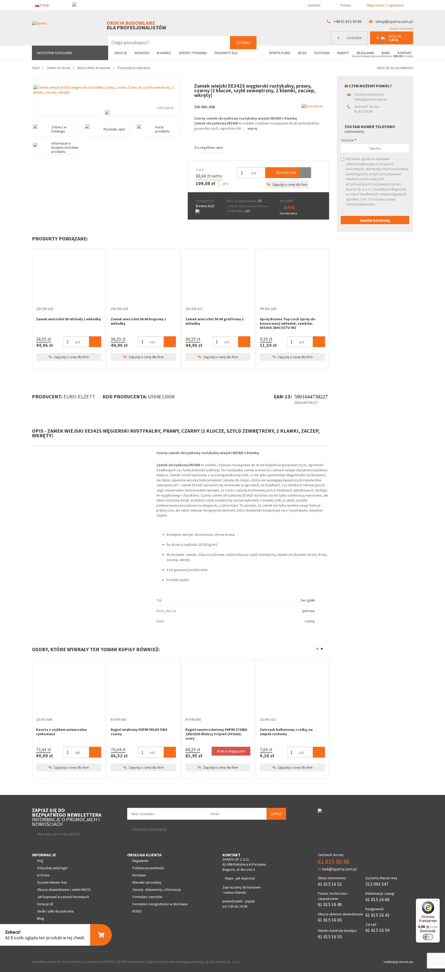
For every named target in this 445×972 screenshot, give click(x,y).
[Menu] (437, 902)
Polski (44, 5)
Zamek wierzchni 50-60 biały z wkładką (68, 319)
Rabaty (343, 53)
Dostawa (322, 53)
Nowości (142, 53)
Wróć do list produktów (395, 67)
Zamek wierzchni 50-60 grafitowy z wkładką (214, 321)
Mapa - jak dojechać (240, 878)
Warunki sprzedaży (146, 882)
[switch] (428, 937)
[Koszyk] (95, 341)
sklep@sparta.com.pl (394, 21)
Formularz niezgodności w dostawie (160, 904)
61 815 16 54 (377, 930)
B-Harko (164, 53)
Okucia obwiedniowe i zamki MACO (64, 889)
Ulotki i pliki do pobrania (55, 911)
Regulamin (365, 53)
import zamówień (401, 28)
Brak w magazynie (182, 751)
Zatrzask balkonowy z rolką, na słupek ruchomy (237, 731)
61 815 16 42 (377, 915)
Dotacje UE (45, 904)
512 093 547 (376, 884)
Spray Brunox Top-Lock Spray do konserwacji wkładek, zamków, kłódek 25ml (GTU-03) (287, 323)
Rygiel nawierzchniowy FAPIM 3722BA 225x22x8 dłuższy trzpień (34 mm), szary (167, 734)
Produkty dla (226, 53)
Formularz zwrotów (147, 896)
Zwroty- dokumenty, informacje (156, 889)
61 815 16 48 (330, 904)
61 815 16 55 (330, 937)
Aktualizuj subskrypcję (149, 829)
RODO (137, 911)
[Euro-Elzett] (312, 106)
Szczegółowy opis (208, 147)
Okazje (121, 53)
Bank (386, 53)
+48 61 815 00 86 (347, 21)
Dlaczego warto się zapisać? (58, 834)
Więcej (252, 128)
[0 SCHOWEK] (350, 43)
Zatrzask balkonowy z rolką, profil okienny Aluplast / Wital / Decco (314, 731)
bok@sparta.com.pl (339, 869)
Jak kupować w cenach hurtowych (63, 896)
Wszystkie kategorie (54, 53)
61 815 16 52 (330, 884)
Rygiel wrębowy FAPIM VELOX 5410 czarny (90, 731)
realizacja (391, 961)
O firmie (43, 875)
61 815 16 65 (330, 920)
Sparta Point (279, 53)
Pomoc (345, 5)
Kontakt (314, 5)
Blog (302, 53)
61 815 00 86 (363, 111)
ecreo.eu (406, 961)
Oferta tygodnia (193, 53)
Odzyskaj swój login (52, 868)
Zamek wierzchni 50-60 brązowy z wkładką (138, 321)
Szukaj (243, 42)
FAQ (40, 860)
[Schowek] (305, 172)
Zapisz (276, 813)
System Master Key (52, 882)
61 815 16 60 (377, 899)
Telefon (348, 140)
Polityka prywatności (148, 868)
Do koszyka (286, 172)
